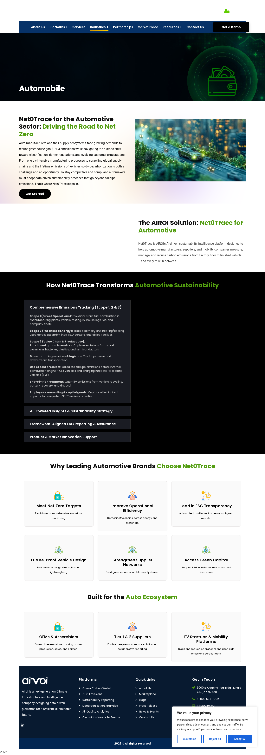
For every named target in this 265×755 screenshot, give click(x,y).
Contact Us (146, 717)
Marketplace (147, 694)
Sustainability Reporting (98, 700)
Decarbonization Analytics (100, 706)
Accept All (240, 738)
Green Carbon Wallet (96, 688)
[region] (214, 726)
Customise (189, 738)
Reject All (215, 738)
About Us (145, 688)
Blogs (142, 700)
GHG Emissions (92, 694)
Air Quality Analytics (95, 711)
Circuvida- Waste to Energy (101, 717)
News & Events (149, 711)
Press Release (148, 706)
